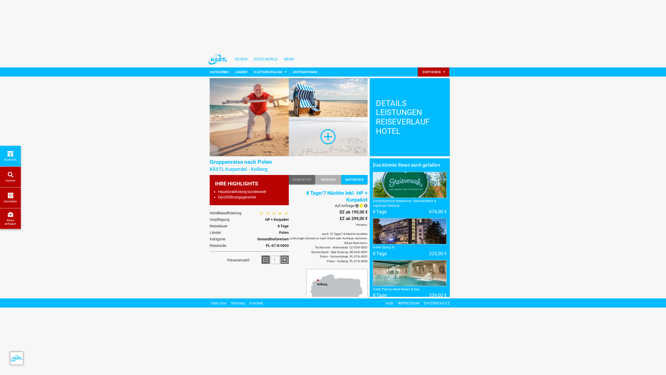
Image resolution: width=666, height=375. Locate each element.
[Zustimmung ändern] (16, 358)
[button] (302, 179)
